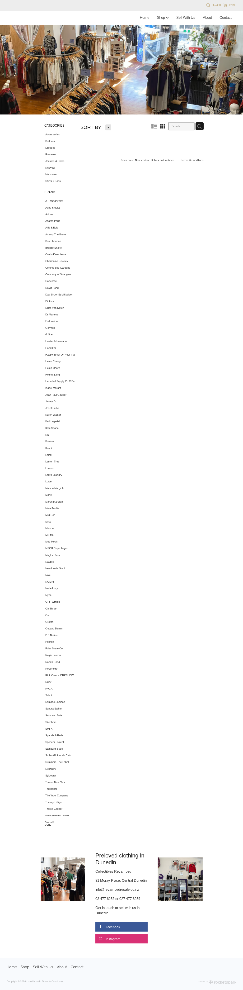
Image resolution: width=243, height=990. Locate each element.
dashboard (34, 981)
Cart (231, 5)
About (207, 17)
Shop (161, 17)
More (48, 825)
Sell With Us (185, 17)
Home (144, 17)
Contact (226, 17)
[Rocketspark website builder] (217, 982)
